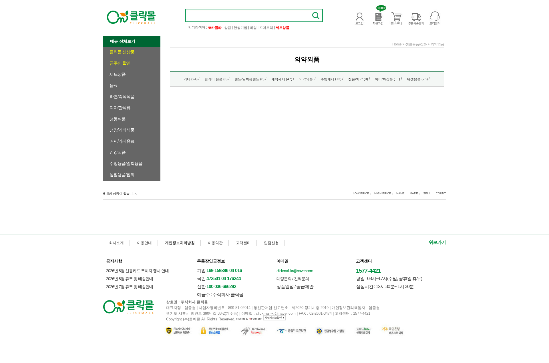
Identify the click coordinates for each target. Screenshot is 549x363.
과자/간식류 (120, 107)
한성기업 (240, 28)
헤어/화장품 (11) (387, 79)
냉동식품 (118, 118)
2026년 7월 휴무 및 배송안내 (129, 286)
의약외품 (437, 44)
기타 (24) (191, 79)
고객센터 (243, 243)
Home (397, 44)
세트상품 (118, 74)
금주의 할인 (120, 63)
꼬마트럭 (266, 28)
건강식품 (118, 152)
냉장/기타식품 (122, 129)
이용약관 (215, 243)
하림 (253, 28)
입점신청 (271, 243)
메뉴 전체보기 (122, 41)
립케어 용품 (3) (216, 79)
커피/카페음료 (122, 141)
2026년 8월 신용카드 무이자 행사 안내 (137, 270)
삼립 (227, 28)
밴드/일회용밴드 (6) (249, 79)
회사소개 (116, 243)
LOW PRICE (361, 193)
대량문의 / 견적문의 (293, 278)
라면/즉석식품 (122, 96)
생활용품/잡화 (122, 174)
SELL (427, 193)
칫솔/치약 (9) (358, 79)
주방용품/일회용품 (126, 163)
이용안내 (144, 243)
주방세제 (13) (331, 79)
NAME (400, 193)
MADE (414, 193)
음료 (114, 85)
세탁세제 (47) (281, 79)
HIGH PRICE (382, 193)
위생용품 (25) (417, 79)
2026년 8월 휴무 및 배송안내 (129, 278)
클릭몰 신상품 (122, 51)
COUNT (441, 193)
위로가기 (437, 242)
